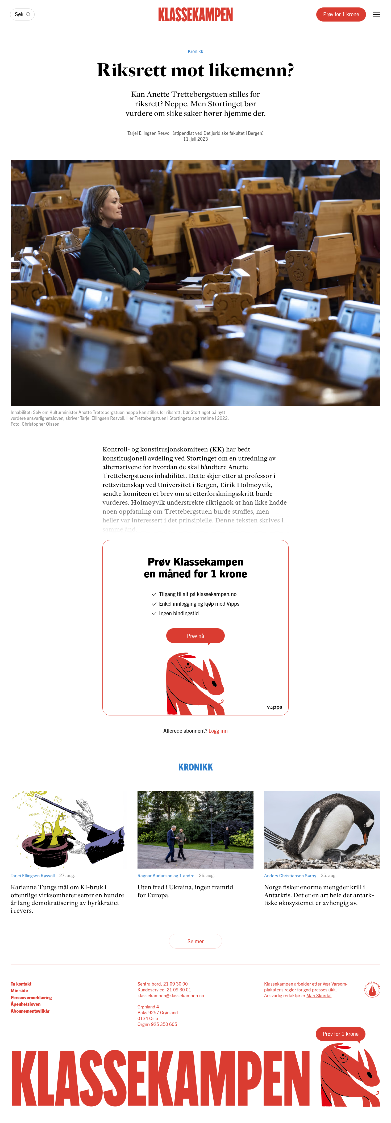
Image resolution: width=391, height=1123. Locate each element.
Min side (19, 990)
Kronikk (195, 51)
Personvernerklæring (31, 997)
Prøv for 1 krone (341, 14)
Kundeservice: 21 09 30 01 (164, 989)
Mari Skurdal (318, 995)
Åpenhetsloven (25, 1004)
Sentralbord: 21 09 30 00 (163, 983)
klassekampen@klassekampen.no (171, 995)
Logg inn (218, 730)
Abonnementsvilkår (30, 1010)
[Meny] (376, 14)
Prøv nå (195, 635)
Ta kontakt (21, 983)
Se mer (196, 941)
